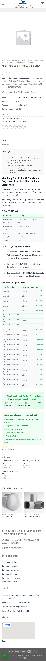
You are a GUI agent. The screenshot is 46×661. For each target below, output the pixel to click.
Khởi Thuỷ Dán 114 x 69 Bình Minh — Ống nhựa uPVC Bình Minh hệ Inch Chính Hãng (22, 159)
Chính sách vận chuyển (10, 570)
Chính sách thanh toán (10, 566)
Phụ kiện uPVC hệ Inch (25, 63)
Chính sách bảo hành (10, 574)
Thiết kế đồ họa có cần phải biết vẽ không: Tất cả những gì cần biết (20, 596)
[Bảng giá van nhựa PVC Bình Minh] (15, 611)
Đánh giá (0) (6, 144)
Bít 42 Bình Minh (7, 517)
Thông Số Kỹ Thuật (14, 163)
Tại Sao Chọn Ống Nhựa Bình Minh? (20, 165)
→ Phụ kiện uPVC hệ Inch (12, 436)
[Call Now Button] (5, 656)
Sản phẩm (16, 61)
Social (4, 641)
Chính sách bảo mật (9, 582)
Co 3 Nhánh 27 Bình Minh (32, 517)
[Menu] (3, 4)
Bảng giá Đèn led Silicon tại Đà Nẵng (16, 602)
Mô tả (4, 140)
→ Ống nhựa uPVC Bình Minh (14, 432)
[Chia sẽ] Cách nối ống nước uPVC (15, 607)
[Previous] (1, 509)
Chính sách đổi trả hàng (11, 578)
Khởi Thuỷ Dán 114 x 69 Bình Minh (15, 121)
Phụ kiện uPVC (9, 63)
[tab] (23, 140)
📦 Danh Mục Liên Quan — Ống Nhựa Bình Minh (26, 170)
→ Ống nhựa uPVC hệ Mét (13, 429)
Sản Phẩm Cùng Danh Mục (17, 168)
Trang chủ (6, 61)
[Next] (44, 509)
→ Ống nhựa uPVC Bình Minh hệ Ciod (16, 426)
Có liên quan (12, 172)
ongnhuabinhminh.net (26, 399)
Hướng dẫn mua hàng (10, 562)
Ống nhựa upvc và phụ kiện (32, 61)
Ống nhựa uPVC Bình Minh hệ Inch (28, 98)
